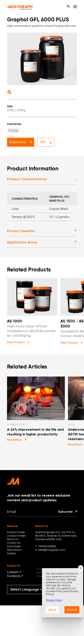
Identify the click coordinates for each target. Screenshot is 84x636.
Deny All (52, 610)
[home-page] (20, 6)
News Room (14, 549)
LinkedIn (13, 572)
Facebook (13, 576)
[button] (18, 342)
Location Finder (16, 535)
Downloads (14, 546)
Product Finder (16, 532)
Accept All (72, 610)
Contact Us (13, 542)
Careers (11, 553)
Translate (28, 595)
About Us (12, 539)
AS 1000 (14, 321)
